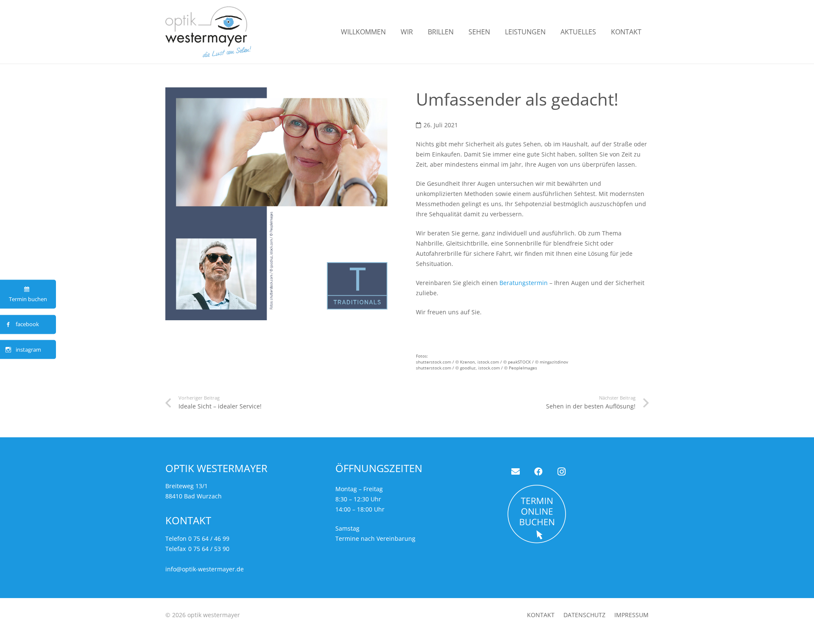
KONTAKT (541, 615)
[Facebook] (538, 471)
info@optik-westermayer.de (204, 569)
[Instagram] (561, 471)
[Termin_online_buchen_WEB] (577, 514)
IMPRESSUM (631, 615)
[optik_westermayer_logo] (208, 31)
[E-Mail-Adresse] (515, 471)
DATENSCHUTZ (584, 615)
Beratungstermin (523, 283)
